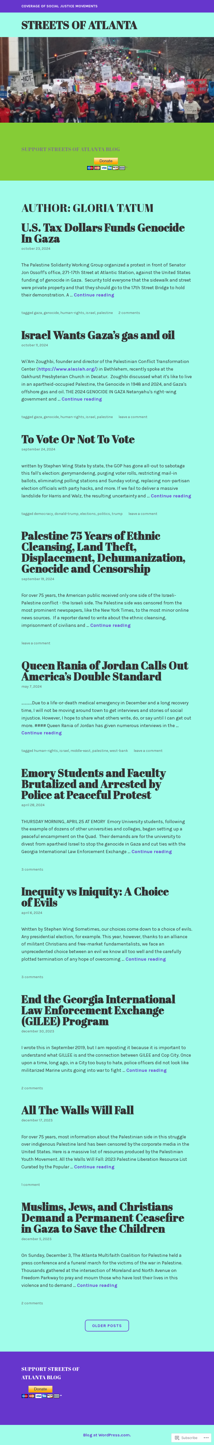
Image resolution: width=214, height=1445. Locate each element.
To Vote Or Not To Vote (78, 439)
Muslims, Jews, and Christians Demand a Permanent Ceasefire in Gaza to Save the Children (102, 1217)
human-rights (72, 313)
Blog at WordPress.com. (107, 1434)
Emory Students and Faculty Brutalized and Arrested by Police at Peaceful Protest (93, 783)
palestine (105, 313)
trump (117, 514)
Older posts (107, 1326)
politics (103, 514)
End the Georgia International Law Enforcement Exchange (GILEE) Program (98, 1010)
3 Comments (32, 869)
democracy (43, 514)
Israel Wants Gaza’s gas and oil (98, 335)
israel (90, 313)
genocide (51, 313)
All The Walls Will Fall (77, 1110)
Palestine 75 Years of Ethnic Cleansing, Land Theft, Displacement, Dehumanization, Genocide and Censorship (103, 552)
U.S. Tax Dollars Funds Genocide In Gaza (103, 233)
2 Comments (129, 313)
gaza (38, 313)
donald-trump (67, 514)
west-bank (119, 750)
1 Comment (30, 1184)
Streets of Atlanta (79, 24)
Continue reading (94, 295)
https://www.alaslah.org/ (67, 369)
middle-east (80, 750)
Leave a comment (132, 417)
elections (88, 514)
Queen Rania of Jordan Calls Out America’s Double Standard (104, 670)
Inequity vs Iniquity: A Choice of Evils (95, 896)
